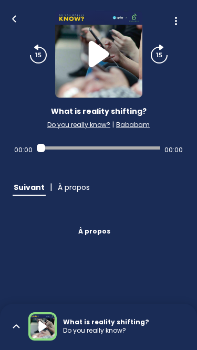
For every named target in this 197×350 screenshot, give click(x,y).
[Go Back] (14, 17)
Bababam (133, 124)
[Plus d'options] (175, 20)
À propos (94, 231)
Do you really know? (78, 124)
